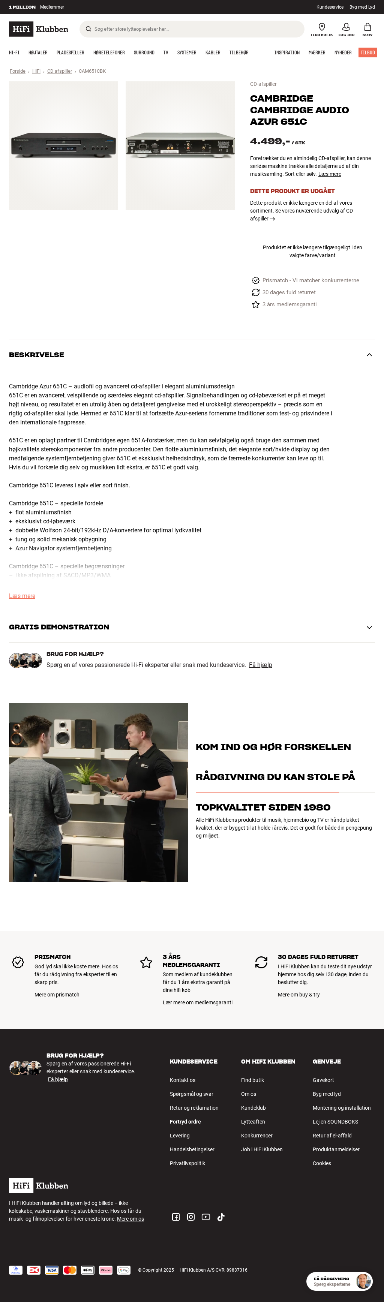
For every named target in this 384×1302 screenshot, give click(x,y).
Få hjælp (260, 665)
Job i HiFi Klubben (262, 1149)
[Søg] (88, 28)
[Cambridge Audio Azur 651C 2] (180, 145)
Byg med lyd (327, 1094)
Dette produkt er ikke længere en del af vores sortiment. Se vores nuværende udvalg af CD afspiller (301, 211)
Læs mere (329, 174)
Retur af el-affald (332, 1136)
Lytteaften (253, 1122)
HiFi (36, 71)
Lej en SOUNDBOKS (335, 1122)
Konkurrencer (257, 1136)
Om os (248, 1094)
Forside (18, 71)
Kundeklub (253, 1108)
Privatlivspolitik (187, 1163)
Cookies (322, 1163)
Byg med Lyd (362, 7)
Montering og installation (342, 1108)
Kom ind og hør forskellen (273, 737)
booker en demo (214, 758)
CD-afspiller (263, 84)
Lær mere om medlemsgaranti (197, 1002)
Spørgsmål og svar (191, 1094)
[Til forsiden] (38, 29)
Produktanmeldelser (336, 1149)
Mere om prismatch (57, 995)
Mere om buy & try (299, 995)
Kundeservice (330, 7)
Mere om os (130, 1219)
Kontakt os (182, 1080)
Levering (180, 1136)
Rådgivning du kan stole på (275, 817)
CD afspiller (59, 71)
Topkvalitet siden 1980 (263, 848)
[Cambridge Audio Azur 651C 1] (63, 145)
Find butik (252, 1080)
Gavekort (323, 1080)
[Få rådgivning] (363, 1281)
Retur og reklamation (194, 1108)
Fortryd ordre (185, 1122)
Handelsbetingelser (192, 1149)
